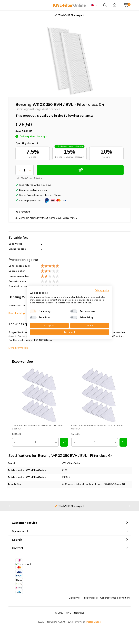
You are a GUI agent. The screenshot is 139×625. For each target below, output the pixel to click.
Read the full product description (26, 313)
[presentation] (37, 15)
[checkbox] (33, 311)
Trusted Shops (93, 621)
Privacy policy (90, 597)
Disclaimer (74, 597)
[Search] (105, 5)
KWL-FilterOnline (75, 612)
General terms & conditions (115, 597)
